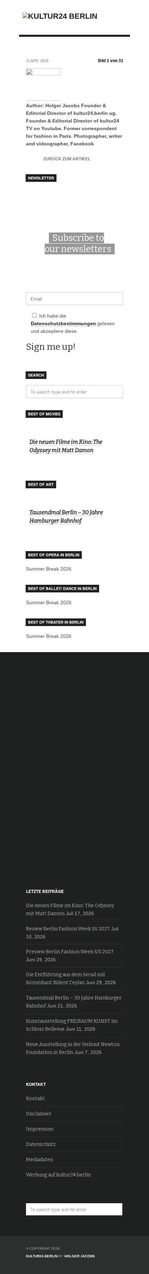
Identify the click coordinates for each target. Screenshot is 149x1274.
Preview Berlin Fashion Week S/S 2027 (70, 952)
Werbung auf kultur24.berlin (58, 1175)
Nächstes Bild (116, 48)
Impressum (39, 1129)
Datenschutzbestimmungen (63, 323)
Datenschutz (41, 1144)
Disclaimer (38, 1114)
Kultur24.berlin (42, 1256)
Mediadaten (39, 1160)
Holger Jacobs (79, 1256)
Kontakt (35, 1099)
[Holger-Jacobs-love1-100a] (43, 98)
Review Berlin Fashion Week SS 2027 (68, 929)
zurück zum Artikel (58, 157)
